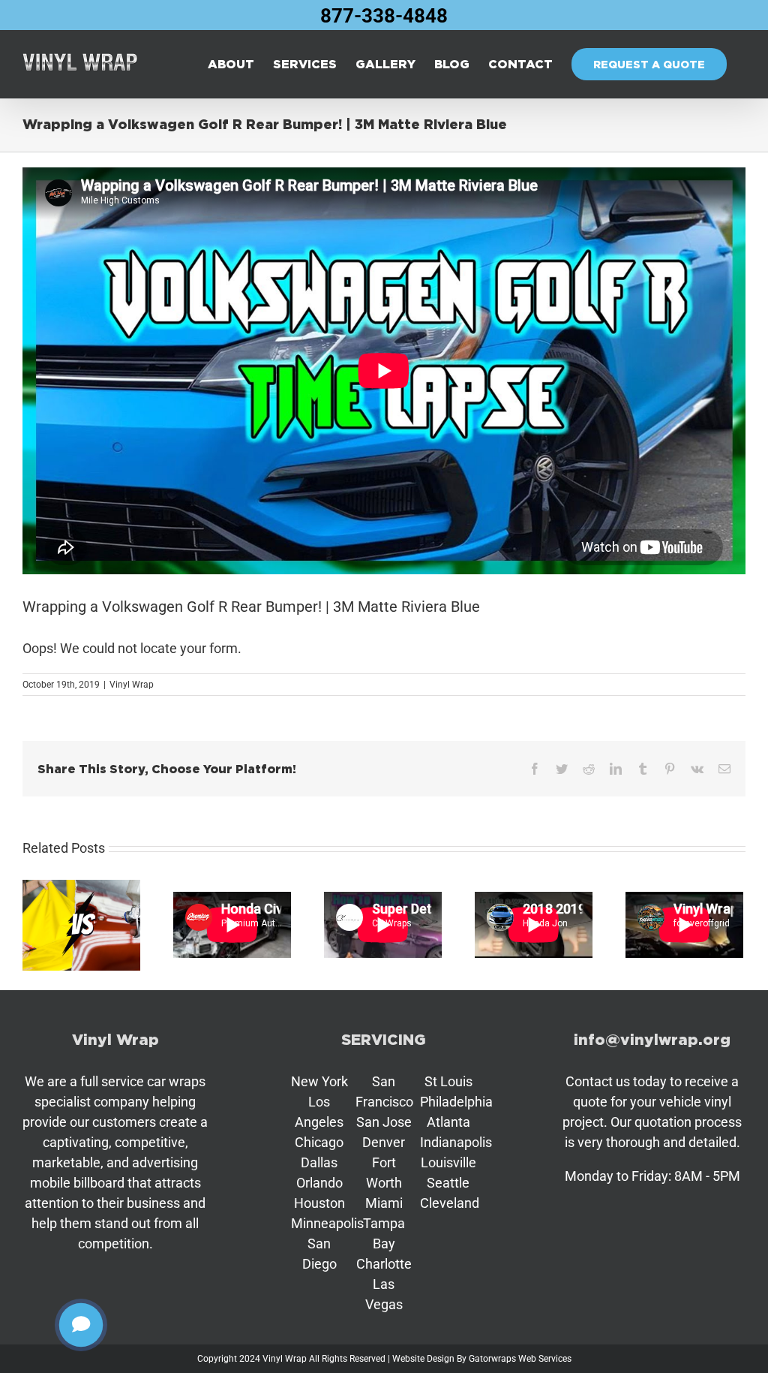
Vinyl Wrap (132, 684)
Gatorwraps (492, 1358)
